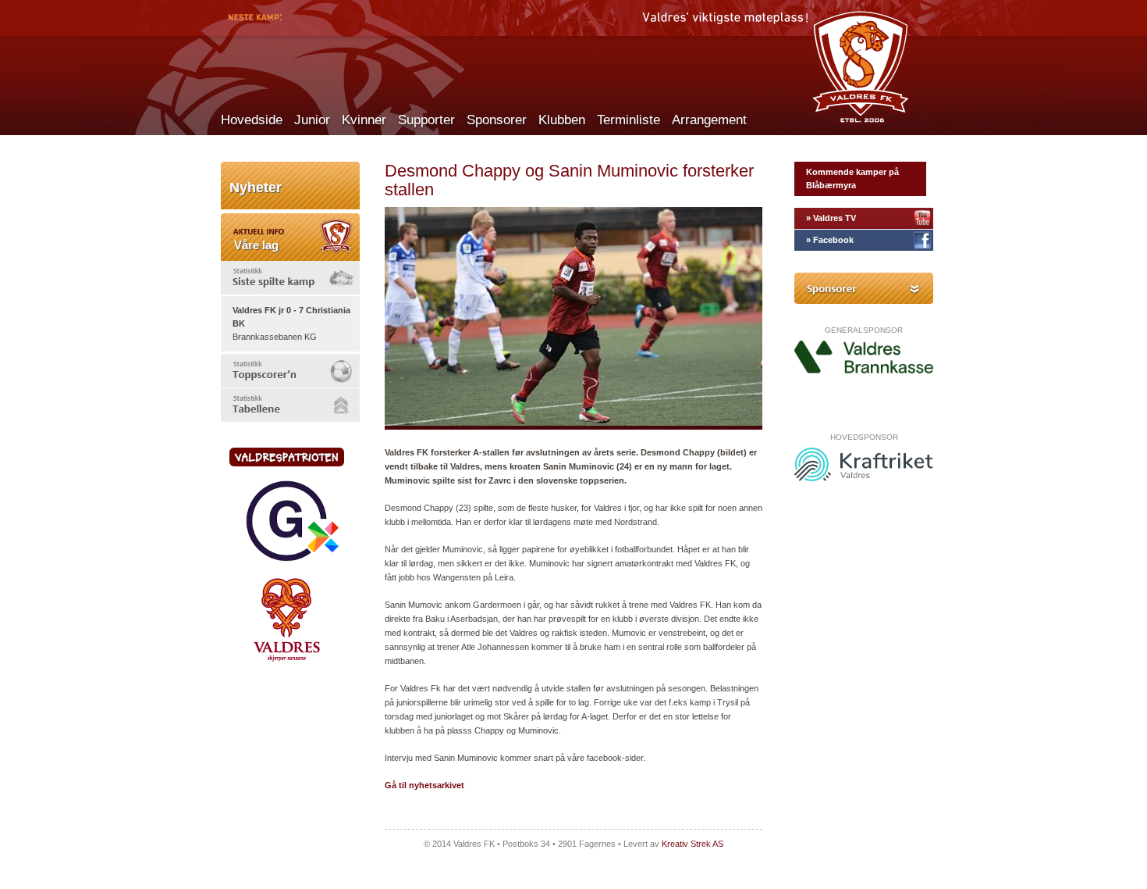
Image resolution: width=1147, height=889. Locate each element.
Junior (312, 119)
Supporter (426, 119)
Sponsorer (497, 119)
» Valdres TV (831, 218)
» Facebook (830, 240)
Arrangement (709, 119)
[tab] (290, 278)
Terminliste (628, 119)
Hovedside (251, 119)
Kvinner (364, 119)
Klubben (561, 119)
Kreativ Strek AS (692, 843)
